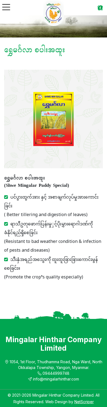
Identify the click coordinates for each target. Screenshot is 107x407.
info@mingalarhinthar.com (55, 379)
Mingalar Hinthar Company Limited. (63, 395)
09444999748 (55, 373)
